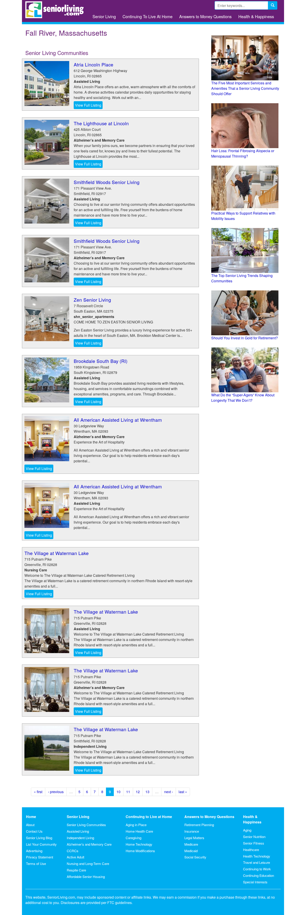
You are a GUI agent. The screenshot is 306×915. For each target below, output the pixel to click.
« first (38, 791)
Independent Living (80, 837)
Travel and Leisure (256, 862)
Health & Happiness (256, 16)
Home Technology (139, 844)
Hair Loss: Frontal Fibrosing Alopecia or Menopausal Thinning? (242, 153)
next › (168, 791)
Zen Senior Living (92, 299)
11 (128, 791)
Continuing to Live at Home (149, 816)
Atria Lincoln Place (93, 64)
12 (138, 791)
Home (31, 816)
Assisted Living (78, 831)
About (30, 824)
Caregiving (133, 837)
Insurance (191, 831)
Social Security (195, 857)
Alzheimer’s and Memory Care (89, 844)
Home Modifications (140, 850)
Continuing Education (258, 875)
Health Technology (256, 856)
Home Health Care (139, 831)
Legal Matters (194, 837)
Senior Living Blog (39, 837)
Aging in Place (136, 824)
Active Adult (75, 857)
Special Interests (255, 882)
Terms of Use (36, 863)
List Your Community (41, 844)
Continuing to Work (257, 869)
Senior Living (104, 16)
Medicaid (191, 850)
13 (147, 791)
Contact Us (34, 831)
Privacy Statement (39, 857)
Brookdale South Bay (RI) (100, 361)
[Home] (56, 9)
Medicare (191, 844)
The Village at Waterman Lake (56, 553)
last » (183, 791)
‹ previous (56, 791)
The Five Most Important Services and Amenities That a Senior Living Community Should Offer (245, 88)
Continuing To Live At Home (147, 16)
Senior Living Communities (86, 824)
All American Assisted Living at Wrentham (118, 419)
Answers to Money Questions (205, 16)
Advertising (34, 850)
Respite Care (76, 870)
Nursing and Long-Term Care (88, 863)
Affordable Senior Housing (86, 876)
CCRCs (72, 850)
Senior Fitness (253, 843)
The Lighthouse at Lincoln (101, 123)
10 (118, 791)
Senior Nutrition (254, 836)
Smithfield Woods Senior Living (107, 182)
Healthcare (251, 849)
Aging (247, 830)
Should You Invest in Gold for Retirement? (244, 337)
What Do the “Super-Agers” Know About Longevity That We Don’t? (242, 397)
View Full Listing (88, 105)
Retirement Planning (199, 824)
